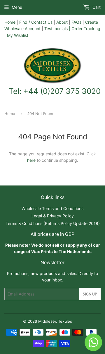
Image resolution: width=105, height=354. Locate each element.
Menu (17, 7)
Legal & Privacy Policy (53, 215)
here (31, 160)
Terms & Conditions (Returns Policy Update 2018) (53, 223)
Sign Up (90, 294)
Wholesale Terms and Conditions (52, 208)
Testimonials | (57, 28)
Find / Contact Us (35, 22)
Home (9, 22)
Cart (96, 7)
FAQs (76, 22)
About (62, 22)
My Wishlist (17, 35)
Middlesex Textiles (55, 321)
